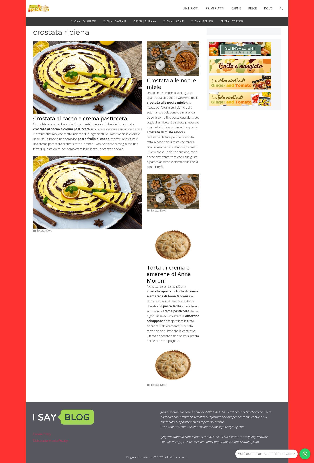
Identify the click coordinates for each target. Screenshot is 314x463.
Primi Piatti (215, 8)
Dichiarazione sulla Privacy (50, 440)
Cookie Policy (42, 434)
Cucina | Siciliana (202, 21)
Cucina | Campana (114, 21)
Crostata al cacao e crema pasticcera (80, 118)
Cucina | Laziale (173, 21)
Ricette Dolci (44, 230)
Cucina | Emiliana (144, 21)
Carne (236, 8)
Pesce (252, 8)
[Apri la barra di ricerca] (281, 8)
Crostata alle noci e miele (171, 84)
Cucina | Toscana (232, 21)
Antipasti (191, 8)
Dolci (268, 8)
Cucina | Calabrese (83, 21)
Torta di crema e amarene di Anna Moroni (169, 274)
